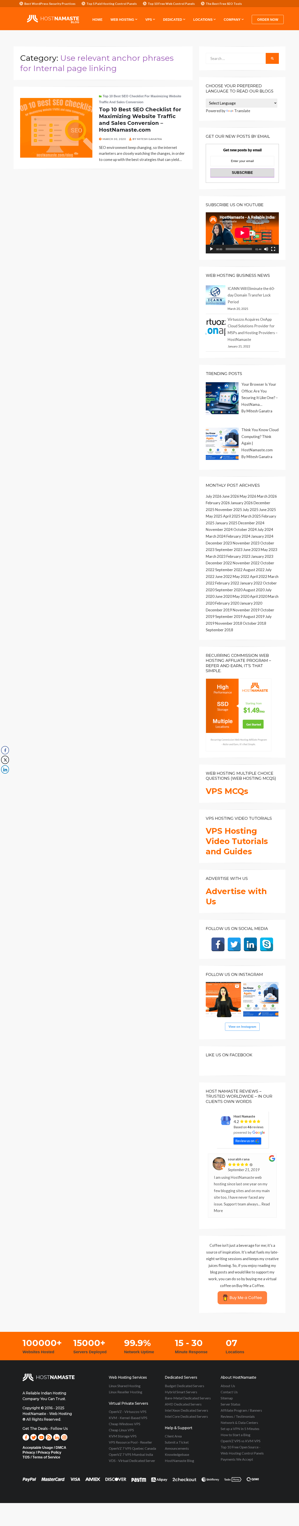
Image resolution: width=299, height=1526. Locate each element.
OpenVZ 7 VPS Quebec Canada (132, 1448)
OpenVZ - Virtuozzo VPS (127, 1411)
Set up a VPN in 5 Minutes (240, 1429)
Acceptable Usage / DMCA (44, 1447)
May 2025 (214, 516)
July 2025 (251, 509)
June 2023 (251, 549)
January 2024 (262, 536)
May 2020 (241, 596)
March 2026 (267, 496)
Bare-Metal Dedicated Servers (188, 1398)
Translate (242, 110)
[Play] (211, 249)
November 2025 (228, 509)
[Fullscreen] (273, 249)
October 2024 (245, 529)
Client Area (173, 1436)
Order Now (267, 19)
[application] (242, 232)
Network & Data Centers (239, 1422)
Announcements (177, 1448)
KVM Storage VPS (123, 1436)
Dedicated (172, 19)
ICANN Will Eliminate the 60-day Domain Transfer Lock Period (251, 295)
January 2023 (262, 556)
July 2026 (214, 496)
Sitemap (227, 1398)
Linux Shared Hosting (125, 1386)
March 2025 (251, 516)
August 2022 (254, 569)
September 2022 (229, 569)
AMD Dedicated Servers (183, 1404)
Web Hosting (122, 19)
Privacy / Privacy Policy (42, 1452)
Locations (203, 19)
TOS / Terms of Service (41, 1457)
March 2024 (216, 536)
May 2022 (241, 576)
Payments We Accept (237, 1459)
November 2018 (228, 623)
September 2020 (229, 590)
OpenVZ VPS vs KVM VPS (240, 1441)
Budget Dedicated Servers (184, 1386)
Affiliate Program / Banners (241, 1410)
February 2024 (238, 536)
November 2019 (246, 610)
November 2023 (246, 543)
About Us (228, 1386)
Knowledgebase (177, 1454)
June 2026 (230, 496)
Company (232, 19)
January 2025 (226, 523)
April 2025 (231, 516)
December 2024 (251, 523)
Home (97, 19)
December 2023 (219, 543)
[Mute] (266, 249)
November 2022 (246, 563)
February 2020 (227, 603)
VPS (148, 19)
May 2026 (248, 496)
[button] (5, 778)
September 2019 (229, 616)
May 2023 (269, 549)
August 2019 (254, 616)
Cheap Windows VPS (124, 1424)
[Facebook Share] (5, 750)
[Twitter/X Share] (5, 760)
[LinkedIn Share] (5, 769)
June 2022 (223, 576)
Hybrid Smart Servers (181, 1392)
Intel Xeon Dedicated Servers (186, 1410)
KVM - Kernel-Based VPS (128, 1418)
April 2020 (258, 596)
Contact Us (229, 1392)
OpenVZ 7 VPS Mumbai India (131, 1454)
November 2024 (219, 529)
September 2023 (229, 549)
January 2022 (251, 583)
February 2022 (227, 583)
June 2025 (267, 509)
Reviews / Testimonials (238, 1416)
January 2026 (241, 503)
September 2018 (219, 630)
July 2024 (265, 529)
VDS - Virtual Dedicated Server (132, 1460)
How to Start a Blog (235, 1435)
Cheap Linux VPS (121, 1430)
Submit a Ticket (177, 1442)
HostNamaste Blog (179, 1460)
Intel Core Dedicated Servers (186, 1416)
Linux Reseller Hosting (125, 1392)
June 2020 (223, 596)
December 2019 (219, 610)
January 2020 (251, 603)
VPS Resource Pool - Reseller (130, 1442)
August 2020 (254, 590)
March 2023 (216, 556)
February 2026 (218, 503)
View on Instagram (242, 1026)
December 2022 (219, 563)
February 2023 (238, 556)
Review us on (244, 1141)
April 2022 (258, 576)
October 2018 (254, 623)
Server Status (230, 1404)
